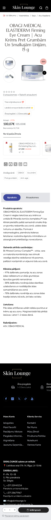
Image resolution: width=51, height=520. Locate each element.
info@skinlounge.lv (16, 500)
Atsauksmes (32, 197)
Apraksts (12, 197)
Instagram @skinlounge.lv (19, 504)
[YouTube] (32, 398)
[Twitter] (19, 398)
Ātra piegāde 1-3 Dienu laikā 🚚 (17, 113)
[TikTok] (25, 398)
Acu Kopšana (44, 16)
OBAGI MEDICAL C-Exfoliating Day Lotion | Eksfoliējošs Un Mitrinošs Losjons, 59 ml (28, 144)
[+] (14, 510)
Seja (34, 16)
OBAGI (21, 173)
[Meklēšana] (40, 7)
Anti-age (24, 178)
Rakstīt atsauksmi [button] (28, 94)
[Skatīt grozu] (46, 7)
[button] (44, 73)
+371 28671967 (14, 492)
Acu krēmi (31, 173)
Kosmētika (24, 16)
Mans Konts (9, 416)
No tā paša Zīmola (12, 133)
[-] (4, 510)
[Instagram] (12, 398)
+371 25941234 (14, 485)
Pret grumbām (10, 178)
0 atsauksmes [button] (10, 94)
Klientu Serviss (34, 416)
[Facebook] (6, 398)
